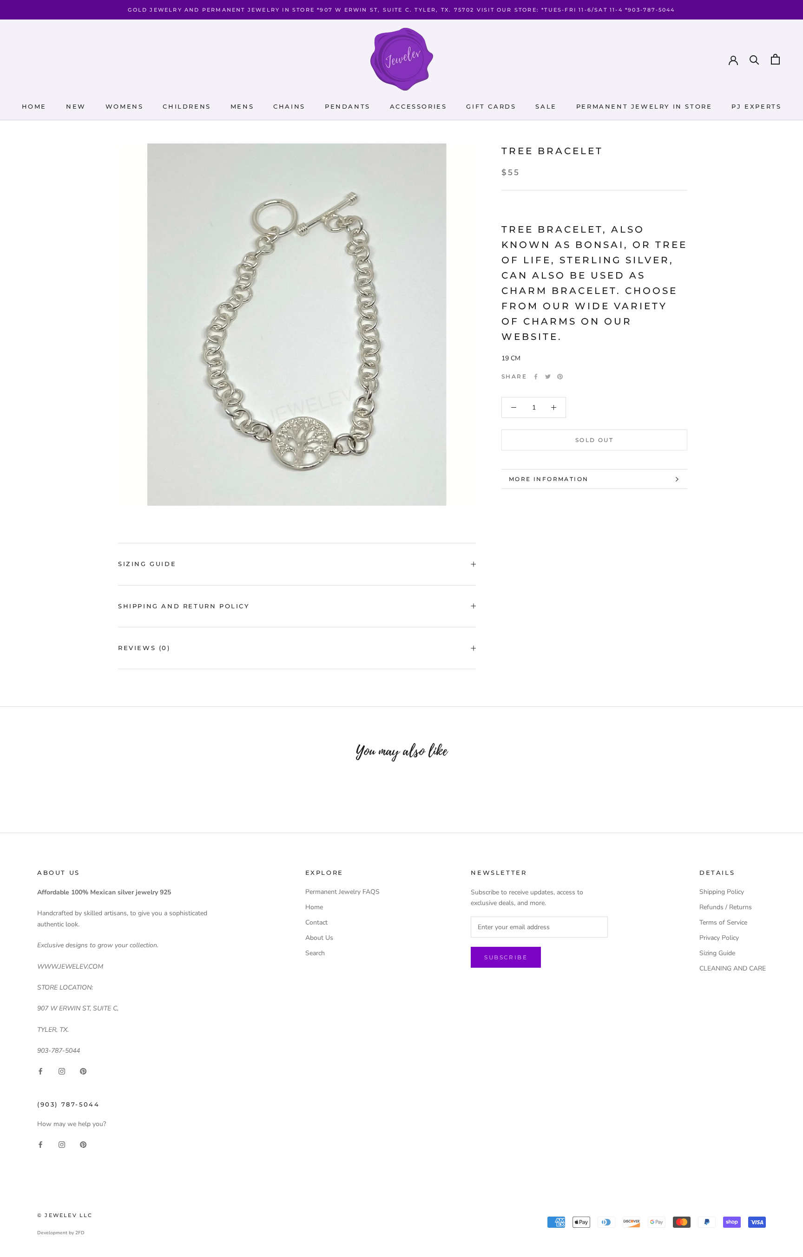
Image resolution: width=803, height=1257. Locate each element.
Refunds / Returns (725, 907)
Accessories (418, 106)
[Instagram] (62, 1071)
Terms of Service (723, 922)
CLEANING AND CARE (732, 968)
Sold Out (594, 439)
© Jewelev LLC (65, 1215)
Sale (545, 106)
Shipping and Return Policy (184, 606)
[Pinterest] (560, 376)
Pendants (347, 106)
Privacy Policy (719, 937)
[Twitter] (548, 376)
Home (34, 106)
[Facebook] (536, 376)
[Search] (754, 59)
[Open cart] (775, 59)
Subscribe (505, 957)
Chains (289, 106)
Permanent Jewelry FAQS (342, 891)
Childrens (187, 106)
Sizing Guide (147, 563)
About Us (319, 937)
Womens (124, 106)
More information (548, 478)
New (76, 106)
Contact (316, 922)
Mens (242, 106)
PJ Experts (756, 106)
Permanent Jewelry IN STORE (644, 106)
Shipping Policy (721, 891)
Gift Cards (491, 106)
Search (315, 953)
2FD (80, 1233)
